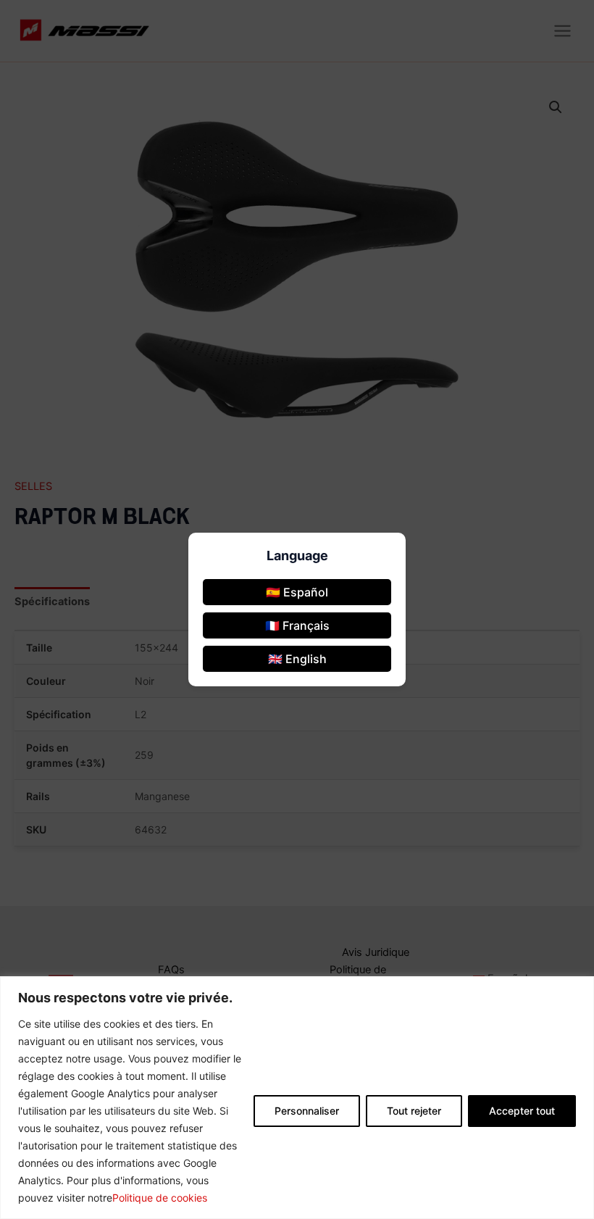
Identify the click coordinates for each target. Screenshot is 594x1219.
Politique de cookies (159, 1197)
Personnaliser (307, 1110)
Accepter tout (522, 1110)
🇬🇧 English (297, 659)
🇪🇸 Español (297, 592)
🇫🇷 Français (297, 625)
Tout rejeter (414, 1110)
